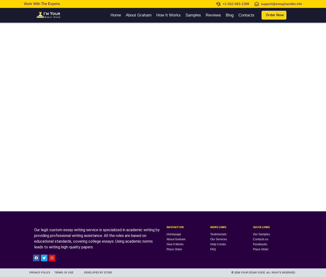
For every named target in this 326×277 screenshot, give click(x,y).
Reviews (213, 15)
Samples (193, 15)
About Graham (139, 15)
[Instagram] (52, 258)
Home (115, 15)
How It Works (168, 15)
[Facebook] (36, 258)
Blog (230, 15)
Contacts (246, 15)
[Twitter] (44, 258)
